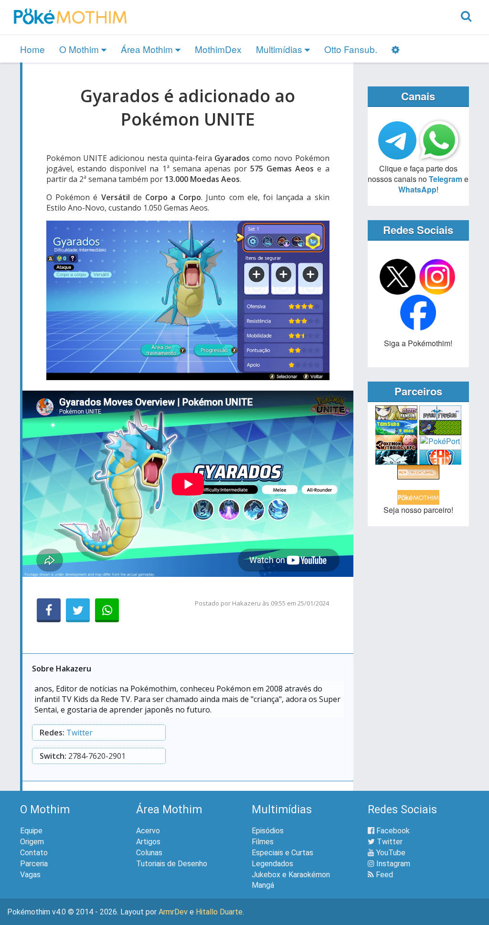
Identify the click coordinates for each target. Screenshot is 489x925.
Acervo (148, 830)
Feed (383, 874)
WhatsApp (417, 189)
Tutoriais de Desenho (171, 863)
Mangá (263, 885)
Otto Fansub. (350, 49)
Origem (32, 841)
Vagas (30, 874)
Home (32, 49)
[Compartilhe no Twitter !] (78, 610)
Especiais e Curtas (282, 852)
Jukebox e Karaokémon (291, 874)
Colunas (149, 852)
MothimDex (218, 49)
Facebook (392, 830)
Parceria (34, 863)
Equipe (31, 830)
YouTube (389, 852)
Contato (34, 852)
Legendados (272, 863)
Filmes (263, 841)
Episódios (268, 830)
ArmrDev (173, 911)
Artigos (148, 841)
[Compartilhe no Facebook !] (49, 610)
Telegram (445, 178)
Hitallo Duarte (219, 911)
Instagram (392, 863)
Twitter (79, 732)
